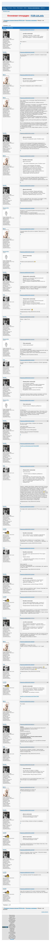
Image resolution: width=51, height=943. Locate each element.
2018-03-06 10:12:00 (29, 764)
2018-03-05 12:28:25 (29, 156)
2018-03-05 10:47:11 (29, 75)
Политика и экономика (31, 20)
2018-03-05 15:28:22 (29, 529)
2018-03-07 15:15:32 (29, 872)
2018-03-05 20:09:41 (29, 701)
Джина (4, 74)
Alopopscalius (6, 208)
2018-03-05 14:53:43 (29, 421)
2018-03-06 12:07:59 (29, 849)
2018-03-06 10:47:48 (29, 787)
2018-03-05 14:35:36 (29, 360)
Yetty (4, 294)
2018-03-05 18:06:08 (29, 641)
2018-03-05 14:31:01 (29, 339)
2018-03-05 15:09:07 (29, 506)
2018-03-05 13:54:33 (29, 295)
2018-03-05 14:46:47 (29, 400)
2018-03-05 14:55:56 (29, 466)
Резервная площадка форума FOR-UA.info (14, 20)
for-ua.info (12, 939)
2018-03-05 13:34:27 (29, 272)
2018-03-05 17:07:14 (29, 618)
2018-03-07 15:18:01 (29, 888)
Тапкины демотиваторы (34, 7)
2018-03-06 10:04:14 (29, 747)
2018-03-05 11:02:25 (29, 98)
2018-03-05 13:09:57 (29, 228)
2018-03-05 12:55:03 (29, 185)
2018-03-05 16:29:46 (29, 574)
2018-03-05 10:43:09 (29, 52)
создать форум (44, 911)
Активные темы (6, 11)
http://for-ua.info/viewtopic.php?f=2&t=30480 (29, 445)
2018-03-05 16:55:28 (29, 597)
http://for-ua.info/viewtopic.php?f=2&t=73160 (29, 696)
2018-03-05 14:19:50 (29, 316)
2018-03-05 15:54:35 (29, 548)
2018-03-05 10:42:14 (29, 29)
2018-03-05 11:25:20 (29, 133)
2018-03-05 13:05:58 (29, 208)
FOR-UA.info (37, 15)
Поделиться (22, 29)
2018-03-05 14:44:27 (29, 377)
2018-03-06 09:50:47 (29, 724)
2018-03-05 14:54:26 (29, 443)
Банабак (4, 29)
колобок (4, 528)
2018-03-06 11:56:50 (29, 832)
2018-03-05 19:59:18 (29, 682)
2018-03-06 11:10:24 (29, 810)
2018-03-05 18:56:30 (29, 664)
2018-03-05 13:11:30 (29, 251)
